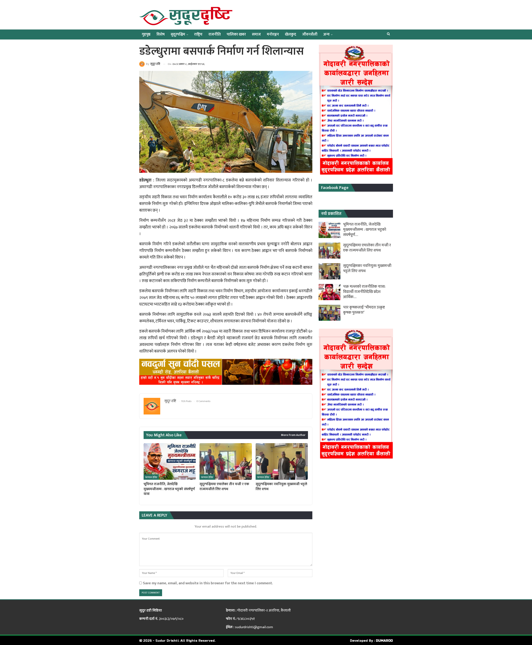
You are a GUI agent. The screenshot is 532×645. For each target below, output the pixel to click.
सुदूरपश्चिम (178, 34)
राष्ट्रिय (198, 34)
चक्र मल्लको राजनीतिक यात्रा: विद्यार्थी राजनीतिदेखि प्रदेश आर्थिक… (364, 291)
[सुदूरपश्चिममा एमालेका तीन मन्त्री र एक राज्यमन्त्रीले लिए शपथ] (226, 461)
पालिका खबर (236, 34)
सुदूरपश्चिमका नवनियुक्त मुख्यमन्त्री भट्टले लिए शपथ (367, 268)
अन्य (326, 34)
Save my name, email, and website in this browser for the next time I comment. (208, 583)
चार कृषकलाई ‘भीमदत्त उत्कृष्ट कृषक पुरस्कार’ (364, 310)
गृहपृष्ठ (146, 34)
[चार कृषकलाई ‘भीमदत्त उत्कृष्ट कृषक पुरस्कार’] (329, 313)
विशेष (160, 34)
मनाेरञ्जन (273, 34)
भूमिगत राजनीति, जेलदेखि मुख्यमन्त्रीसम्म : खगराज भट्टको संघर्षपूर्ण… (364, 229)
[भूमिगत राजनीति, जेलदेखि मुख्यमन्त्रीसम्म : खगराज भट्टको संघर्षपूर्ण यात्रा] (170, 461)
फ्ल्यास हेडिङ (151, 477)
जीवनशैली (309, 34)
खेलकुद (290, 34)
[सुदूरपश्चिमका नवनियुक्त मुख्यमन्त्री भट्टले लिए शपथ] (282, 461)
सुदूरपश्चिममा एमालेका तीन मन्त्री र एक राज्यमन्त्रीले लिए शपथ (367, 248)
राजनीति (214, 34)
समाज (256, 34)
